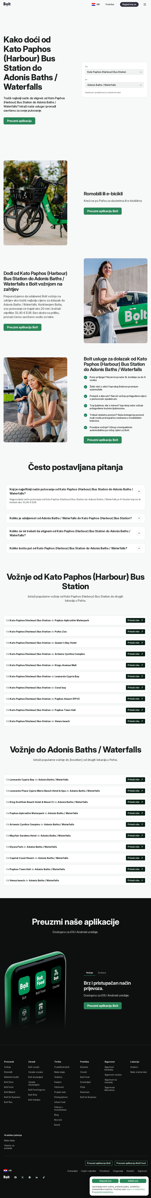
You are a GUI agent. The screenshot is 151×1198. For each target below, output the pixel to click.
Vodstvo (58, 1077)
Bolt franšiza (34, 1099)
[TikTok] (43, 1177)
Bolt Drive (8, 1082)
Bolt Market (9, 1092)
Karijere (57, 1082)
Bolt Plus (8, 1102)
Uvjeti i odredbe (88, 1171)
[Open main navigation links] (144, 4)
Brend (57, 1125)
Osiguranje (118, 1171)
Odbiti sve (133, 1181)
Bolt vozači (33, 1067)
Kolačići (130, 1171)
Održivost (59, 1087)
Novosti (58, 1120)
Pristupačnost (61, 1097)
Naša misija (59, 1072)
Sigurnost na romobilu (111, 1081)
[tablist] (96, 973)
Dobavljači (73, 1171)
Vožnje (7, 1067)
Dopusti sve (105, 1181)
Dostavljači (85, 1082)
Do (86, 79)
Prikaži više (133, 620)
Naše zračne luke (138, 1072)
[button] (139, 491)
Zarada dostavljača (33, 1083)
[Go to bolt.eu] (7, 4)
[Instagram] (29, 1177)
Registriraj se (129, 4)
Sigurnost (142, 1171)
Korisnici (84, 1067)
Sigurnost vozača (113, 1074)
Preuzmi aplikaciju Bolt (102, 211)
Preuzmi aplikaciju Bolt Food (131, 1163)
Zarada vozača (35, 1072)
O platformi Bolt (61, 1067)
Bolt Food (8, 1087)
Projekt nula (60, 1092)
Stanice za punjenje (9, 1146)
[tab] (89, 973)
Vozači (83, 1072)
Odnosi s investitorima (60, 1108)
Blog (56, 1115)
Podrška (110, 4)
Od (86, 66)
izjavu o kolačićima (136, 1189)
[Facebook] (15, 1177)
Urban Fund (59, 1102)
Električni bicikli (11, 1077)
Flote (82, 1087)
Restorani (84, 1092)
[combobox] (114, 72)
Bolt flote (32, 1094)
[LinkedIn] (36, 1177)
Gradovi (134, 1067)
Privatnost (104, 1171)
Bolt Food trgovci (36, 1089)
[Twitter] (22, 1177)
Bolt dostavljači (35, 1077)
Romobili (8, 1072)
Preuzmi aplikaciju (19, 121)
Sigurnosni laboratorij (110, 1088)
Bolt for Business (12, 1097)
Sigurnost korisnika (109, 1068)
